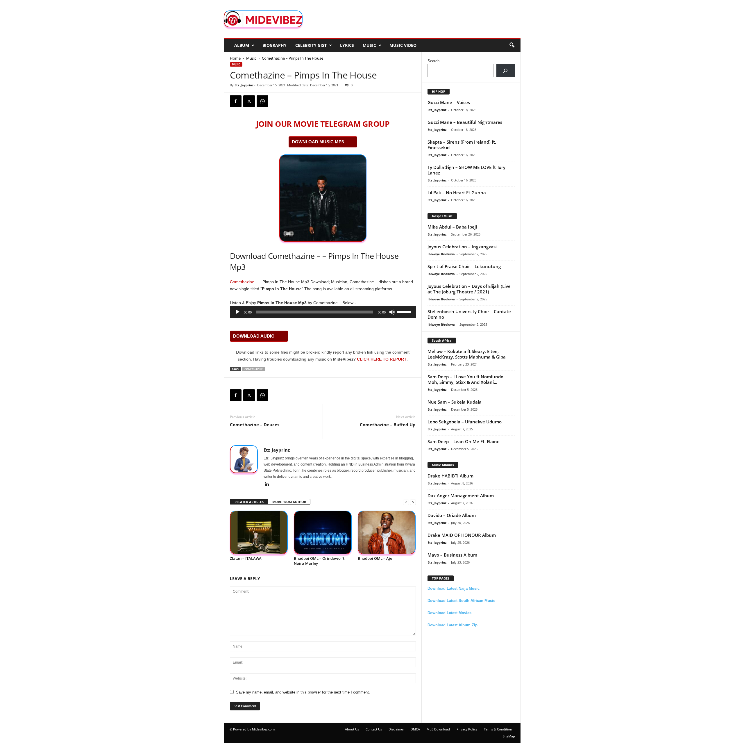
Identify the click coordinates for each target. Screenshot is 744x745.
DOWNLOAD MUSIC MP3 (318, 141)
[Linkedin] (267, 485)
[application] (323, 312)
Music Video (402, 45)
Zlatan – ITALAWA (246, 558)
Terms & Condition (498, 729)
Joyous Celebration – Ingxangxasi (462, 246)
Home (235, 58)
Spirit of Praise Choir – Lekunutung (464, 266)
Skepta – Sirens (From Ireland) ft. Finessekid (462, 144)
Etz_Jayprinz (244, 85)
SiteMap (509, 736)
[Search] (505, 70)
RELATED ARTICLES (249, 502)
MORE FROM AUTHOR (289, 502)
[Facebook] (236, 101)
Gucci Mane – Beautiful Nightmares (465, 122)
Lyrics (347, 45)
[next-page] (413, 502)
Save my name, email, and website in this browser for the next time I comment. (303, 692)
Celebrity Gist (311, 45)
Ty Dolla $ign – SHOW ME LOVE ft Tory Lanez (466, 170)
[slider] (405, 311)
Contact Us (374, 729)
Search (433, 61)
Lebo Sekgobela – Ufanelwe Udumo (465, 422)
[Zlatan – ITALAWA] (259, 533)
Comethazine (242, 281)
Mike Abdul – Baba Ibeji (452, 227)
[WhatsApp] (262, 101)
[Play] (237, 312)
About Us (352, 729)
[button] (511, 45)
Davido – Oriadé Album (452, 515)
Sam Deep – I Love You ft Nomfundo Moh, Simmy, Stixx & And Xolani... (465, 379)
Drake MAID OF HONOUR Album (462, 535)
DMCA (415, 729)
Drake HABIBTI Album (450, 476)
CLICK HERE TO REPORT (382, 359)
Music (369, 45)
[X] (249, 101)
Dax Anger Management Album (461, 495)
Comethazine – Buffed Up (388, 424)
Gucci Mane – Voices (449, 102)
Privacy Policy (467, 729)
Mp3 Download (438, 729)
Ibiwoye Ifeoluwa (441, 254)
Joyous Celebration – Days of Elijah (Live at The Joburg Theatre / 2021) (469, 289)
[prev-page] (406, 502)
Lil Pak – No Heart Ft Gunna (457, 192)
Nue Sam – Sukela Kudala (455, 402)
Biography (274, 45)
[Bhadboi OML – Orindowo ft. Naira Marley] (323, 533)
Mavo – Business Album (452, 555)
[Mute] (392, 312)
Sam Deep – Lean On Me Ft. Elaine (464, 441)
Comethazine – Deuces (254, 424)
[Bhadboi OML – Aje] (387, 533)
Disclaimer (396, 729)
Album (241, 45)
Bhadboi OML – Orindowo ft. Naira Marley (320, 561)
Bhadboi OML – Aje (375, 558)
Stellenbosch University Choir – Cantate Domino (469, 314)
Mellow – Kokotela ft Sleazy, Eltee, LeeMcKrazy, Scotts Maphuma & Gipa (467, 354)
